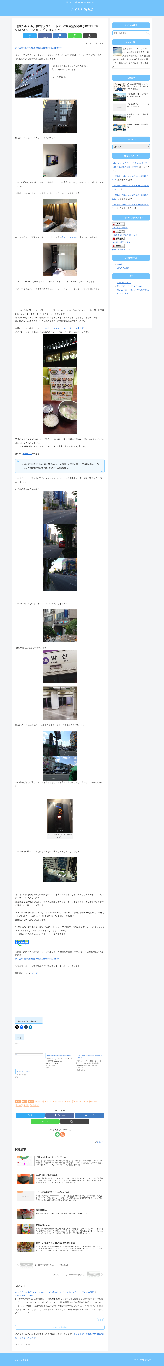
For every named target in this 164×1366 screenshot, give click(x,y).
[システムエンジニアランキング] (118, 231)
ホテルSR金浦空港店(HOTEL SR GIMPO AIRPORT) (38, 48)
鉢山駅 (20, 1105)
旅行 (19, 1101)
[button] (90, 35)
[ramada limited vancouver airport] (61, 1061)
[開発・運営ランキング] (118, 246)
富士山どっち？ (124, 283)
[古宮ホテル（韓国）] (29, 1061)
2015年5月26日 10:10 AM (24, 1295)
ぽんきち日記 (123, 268)
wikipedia (27, 454)
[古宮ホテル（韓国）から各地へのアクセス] (91, 1062)
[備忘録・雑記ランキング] (118, 239)
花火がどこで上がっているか (130, 286)
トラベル (69, 1101)
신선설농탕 (35, 1105)
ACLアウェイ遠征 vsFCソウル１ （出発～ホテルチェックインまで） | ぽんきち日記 (54, 1292)
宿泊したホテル (68, 237)
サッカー (40, 1101)
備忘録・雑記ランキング (122, 242)
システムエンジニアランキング (124, 235)
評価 (31, 1101)
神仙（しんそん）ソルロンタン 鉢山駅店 (64, 328)
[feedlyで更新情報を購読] (57, 1134)
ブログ (34, 973)
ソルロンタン (59, 1101)
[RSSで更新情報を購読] (62, 1134)
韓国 (27, 1105)
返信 (101, 1320)
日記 (25, 1101)
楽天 (87, 1101)
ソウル (49, 1101)
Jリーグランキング (120, 228)
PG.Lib (120, 264)
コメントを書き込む (60, 1327)
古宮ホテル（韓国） (24, 1071)
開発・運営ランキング (121, 250)
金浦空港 (95, 1101)
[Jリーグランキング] (118, 224)
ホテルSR (79, 1101)
